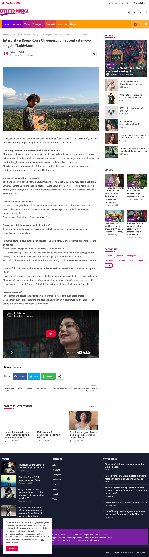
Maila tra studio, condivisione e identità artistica (48, 435)
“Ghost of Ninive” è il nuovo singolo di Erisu (29, 479)
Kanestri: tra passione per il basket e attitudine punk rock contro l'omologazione (133, 151)
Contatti (125, 3)
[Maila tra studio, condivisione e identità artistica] (111, 125)
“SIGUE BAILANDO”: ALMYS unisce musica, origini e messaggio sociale (136, 192)
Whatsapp (50, 376)
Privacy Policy (139, 3)
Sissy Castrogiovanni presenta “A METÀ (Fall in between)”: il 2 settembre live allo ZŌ (31, 494)
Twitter (36, 376)
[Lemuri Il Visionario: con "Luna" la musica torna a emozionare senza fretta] (111, 85)
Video (27, 24)
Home (6, 24)
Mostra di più (92, 406)
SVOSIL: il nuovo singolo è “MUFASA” (131, 109)
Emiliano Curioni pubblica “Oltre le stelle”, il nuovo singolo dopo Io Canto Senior (135, 229)
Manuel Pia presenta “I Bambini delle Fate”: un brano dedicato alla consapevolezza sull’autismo (114, 195)
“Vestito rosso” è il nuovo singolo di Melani (126, 502)
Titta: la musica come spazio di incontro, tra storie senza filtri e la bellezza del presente (132, 139)
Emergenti (38, 24)
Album (109, 256)
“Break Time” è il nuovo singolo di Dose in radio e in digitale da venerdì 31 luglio (125, 477)
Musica (15, 24)
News (73, 24)
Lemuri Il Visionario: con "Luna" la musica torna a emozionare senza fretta (17, 435)
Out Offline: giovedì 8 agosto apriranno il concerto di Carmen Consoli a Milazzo (125, 513)
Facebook (21, 376)
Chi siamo (113, 3)
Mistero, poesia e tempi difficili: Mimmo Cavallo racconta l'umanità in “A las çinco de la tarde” (30, 512)
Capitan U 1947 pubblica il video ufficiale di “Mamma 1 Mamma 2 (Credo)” (114, 227)
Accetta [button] (12, 548)
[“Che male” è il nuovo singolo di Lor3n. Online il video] (111, 98)
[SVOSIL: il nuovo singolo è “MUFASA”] (111, 112)
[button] (146, 24)
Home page (7, 34)
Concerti (50, 24)
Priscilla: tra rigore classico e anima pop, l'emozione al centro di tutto (83, 435)
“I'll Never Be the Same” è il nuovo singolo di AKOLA (31, 466)
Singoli (140, 260)
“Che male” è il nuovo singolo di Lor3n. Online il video (133, 96)
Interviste (62, 24)
